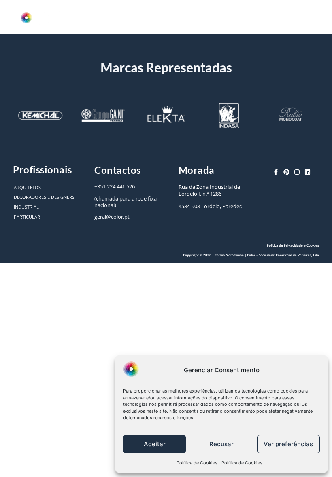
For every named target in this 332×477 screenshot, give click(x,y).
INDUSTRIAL (26, 207)
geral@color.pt (112, 216)
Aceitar (155, 444)
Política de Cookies (197, 463)
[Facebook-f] (276, 172)
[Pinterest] (286, 172)
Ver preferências (288, 444)
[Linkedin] (307, 172)
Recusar (221, 444)
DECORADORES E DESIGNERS (44, 197)
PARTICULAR (27, 217)
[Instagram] (297, 172)
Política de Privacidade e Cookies (293, 245)
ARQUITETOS (27, 187)
